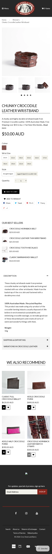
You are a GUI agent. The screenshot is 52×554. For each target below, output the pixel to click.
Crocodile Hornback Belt (22, 228)
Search (8, 529)
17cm (45, 158)
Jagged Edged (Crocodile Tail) (26, 174)
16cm (37, 158)
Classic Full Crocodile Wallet (11, 397)
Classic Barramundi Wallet (23, 257)
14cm (21, 158)
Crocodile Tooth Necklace (23, 248)
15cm (29, 158)
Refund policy (33, 533)
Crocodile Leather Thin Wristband (27, 238)
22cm (21, 164)
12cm (13, 158)
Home (4, 20)
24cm (29, 164)
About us (16, 529)
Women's (16, 20)
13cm (5, 158)
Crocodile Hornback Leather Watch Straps (38, 443)
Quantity (5, 180)
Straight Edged (8, 174)
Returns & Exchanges (29, 529)
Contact (42, 529)
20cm (13, 164)
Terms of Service (19, 533)
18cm (5, 164)
